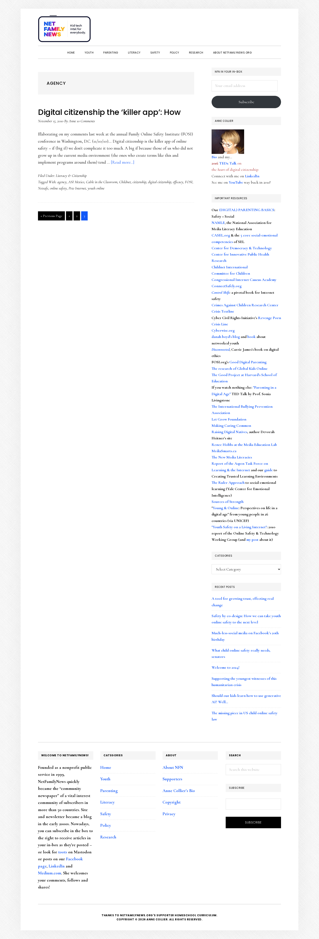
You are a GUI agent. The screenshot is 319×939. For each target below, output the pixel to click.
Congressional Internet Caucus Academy (244, 279)
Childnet (125, 181)
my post (252, 539)
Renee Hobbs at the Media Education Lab (244, 444)
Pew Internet (77, 188)
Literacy (107, 802)
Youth (105, 779)
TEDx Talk (228, 163)
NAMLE (218, 222)
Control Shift (221, 292)
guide (268, 470)
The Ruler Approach (228, 482)
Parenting (109, 790)
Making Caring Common (231, 425)
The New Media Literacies (232, 457)
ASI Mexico (76, 181)
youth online (96, 188)
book (251, 336)
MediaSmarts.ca (224, 450)
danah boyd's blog (226, 336)
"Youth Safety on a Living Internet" (239, 527)
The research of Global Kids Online (240, 368)
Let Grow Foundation (229, 419)
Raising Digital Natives (229, 431)
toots (62, 852)
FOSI (188, 181)
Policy (105, 825)
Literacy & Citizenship (71, 175)
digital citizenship (159, 181)
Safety (105, 814)
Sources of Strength (227, 501)
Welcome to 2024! (225, 667)
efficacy (178, 181)
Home (105, 767)
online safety (58, 188)
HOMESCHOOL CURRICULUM (196, 915)
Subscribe (246, 101)
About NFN (173, 767)
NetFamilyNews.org (65, 30)
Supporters (172, 779)
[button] (276, 26)
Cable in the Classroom (101, 181)
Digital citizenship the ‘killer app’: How (109, 112)
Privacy (169, 814)
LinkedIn (252, 176)
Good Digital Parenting (247, 362)
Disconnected (221, 349)
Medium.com (49, 873)
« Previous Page (51, 217)
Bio (214, 157)
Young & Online (226, 507)
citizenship (139, 181)
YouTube (236, 182)
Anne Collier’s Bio (179, 790)
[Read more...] (122, 162)
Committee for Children (231, 273)
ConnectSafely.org (227, 286)
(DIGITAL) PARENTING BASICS (246, 209)
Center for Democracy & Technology (242, 248)
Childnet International (230, 267)
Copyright (172, 802)
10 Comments (86, 121)
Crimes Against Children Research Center (245, 305)
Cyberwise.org (223, 330)
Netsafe (43, 188)
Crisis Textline (223, 311)
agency (62, 181)
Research (108, 837)
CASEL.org (221, 235)
